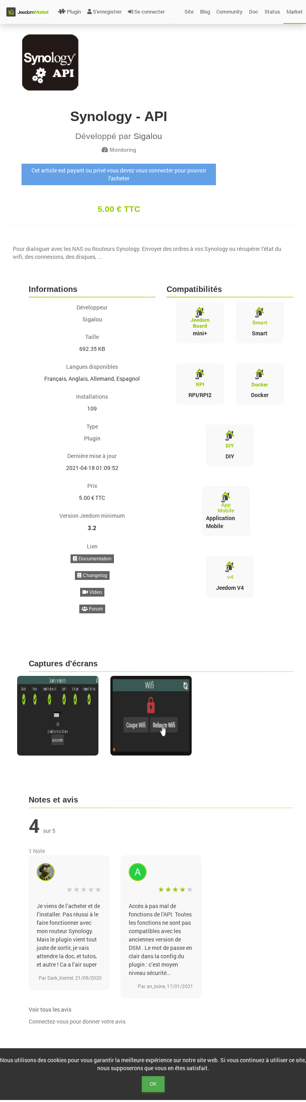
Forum (95, 609)
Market (294, 11)
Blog (205, 11)
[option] (59, 716)
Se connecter (149, 11)
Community (229, 11)
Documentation (94, 559)
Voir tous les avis (50, 1009)
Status (272, 11)
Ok (153, 1084)
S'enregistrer (107, 11)
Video (95, 592)
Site (189, 11)
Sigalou (147, 136)
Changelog (94, 575)
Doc (253, 11)
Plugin (74, 11)
